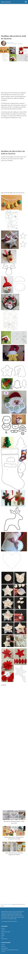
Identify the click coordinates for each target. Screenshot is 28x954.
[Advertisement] (14, 20)
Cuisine (3, 930)
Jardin (2, 933)
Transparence (4, 948)
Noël (2, 937)
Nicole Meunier (10, 42)
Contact (3, 951)
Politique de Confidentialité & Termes (9, 950)
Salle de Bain (4, 938)
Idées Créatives (6, 2)
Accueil (3, 928)
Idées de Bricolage (5, 931)
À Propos (3, 946)
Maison (3, 935)
